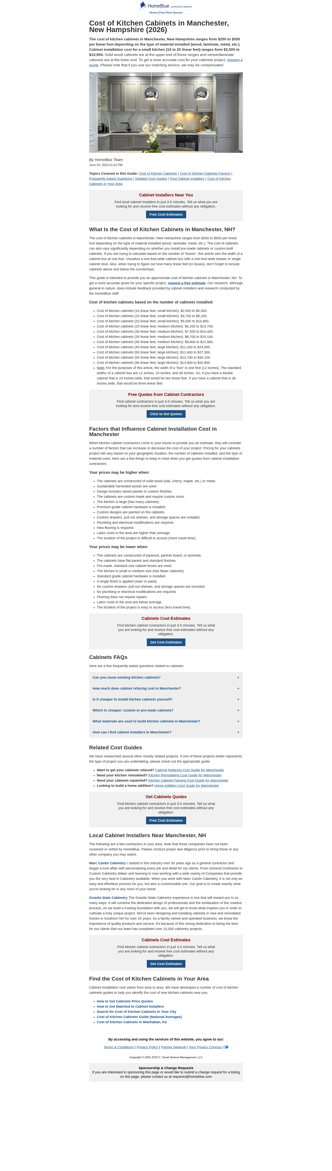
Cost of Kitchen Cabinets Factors (205, 173)
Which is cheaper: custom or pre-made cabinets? (133, 710)
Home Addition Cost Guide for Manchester (186, 786)
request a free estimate (187, 283)
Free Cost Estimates (166, 214)
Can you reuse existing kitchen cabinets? (127, 677)
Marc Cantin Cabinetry (107, 863)
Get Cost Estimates (166, 642)
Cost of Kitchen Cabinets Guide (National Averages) (139, 1017)
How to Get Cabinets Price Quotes (125, 1001)
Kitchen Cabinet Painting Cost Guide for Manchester (188, 780)
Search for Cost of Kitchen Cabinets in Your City (136, 1012)
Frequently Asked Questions (110, 179)
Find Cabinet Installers (187, 179)
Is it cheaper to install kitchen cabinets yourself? (133, 699)
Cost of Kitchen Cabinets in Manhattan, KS (132, 1022)
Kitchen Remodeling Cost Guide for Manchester (185, 775)
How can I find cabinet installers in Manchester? (132, 732)
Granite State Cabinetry (109, 898)
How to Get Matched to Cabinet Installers (130, 1006)
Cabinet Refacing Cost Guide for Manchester (189, 770)
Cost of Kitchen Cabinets (158, 173)
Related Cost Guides (151, 179)
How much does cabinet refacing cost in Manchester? (137, 688)
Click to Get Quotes (166, 414)
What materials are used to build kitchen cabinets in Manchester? (146, 721)
